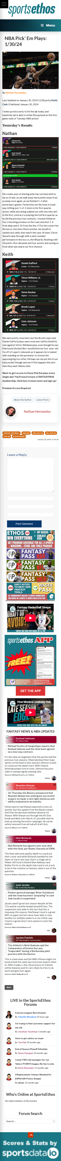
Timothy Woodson (27, 1017)
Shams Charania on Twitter (23, 874)
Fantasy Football (11, 433)
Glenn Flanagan (25, 1053)
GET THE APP (30, 691)
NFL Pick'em (51, 433)
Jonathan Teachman (28, 1031)
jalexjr (21, 1082)
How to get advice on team (29, 1038)
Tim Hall (22, 1042)
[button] (4, 4)
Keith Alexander (26, 1068)
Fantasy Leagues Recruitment (30, 1012)
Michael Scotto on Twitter (23, 775)
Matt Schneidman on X (21, 927)
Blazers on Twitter (20, 827)
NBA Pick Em (38, 433)
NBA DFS (26, 433)
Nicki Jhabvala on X (20, 974)
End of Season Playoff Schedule (31, 1049)
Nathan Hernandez (16, 92)
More (9, 987)
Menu (50, 25)
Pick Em (7, 436)
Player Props (19, 436)
